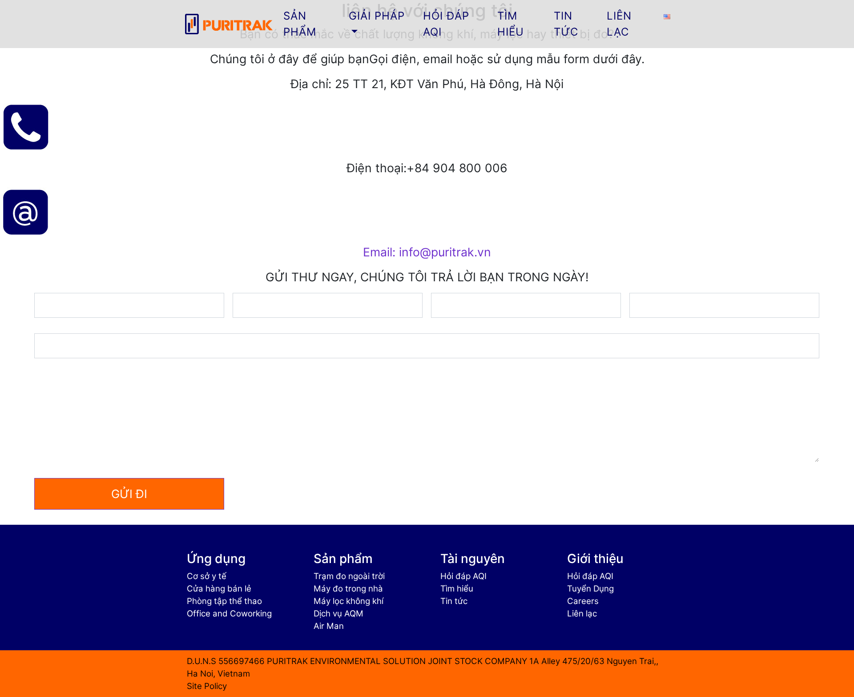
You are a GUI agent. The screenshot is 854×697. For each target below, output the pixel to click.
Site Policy (207, 686)
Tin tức (453, 601)
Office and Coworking (229, 613)
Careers (583, 601)
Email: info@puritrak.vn (427, 252)
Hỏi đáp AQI (463, 576)
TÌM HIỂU (510, 23)
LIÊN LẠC (619, 23)
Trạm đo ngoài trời (349, 576)
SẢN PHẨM (299, 23)
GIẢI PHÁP (377, 15)
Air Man (329, 626)
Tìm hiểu (456, 589)
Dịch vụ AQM (338, 613)
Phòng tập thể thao (224, 601)
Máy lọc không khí (348, 601)
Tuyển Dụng (590, 589)
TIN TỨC (566, 23)
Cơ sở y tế (206, 576)
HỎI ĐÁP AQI (446, 23)
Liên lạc (582, 613)
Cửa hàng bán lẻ (219, 589)
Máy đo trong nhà (348, 589)
